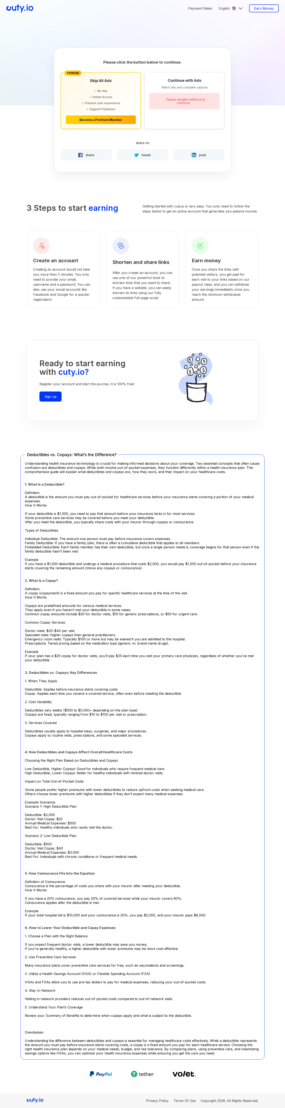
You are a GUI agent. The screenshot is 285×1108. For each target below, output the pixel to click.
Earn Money (264, 8)
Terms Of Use (185, 1101)
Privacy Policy (157, 1101)
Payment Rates (200, 8)
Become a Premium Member (100, 120)
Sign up (50, 396)
